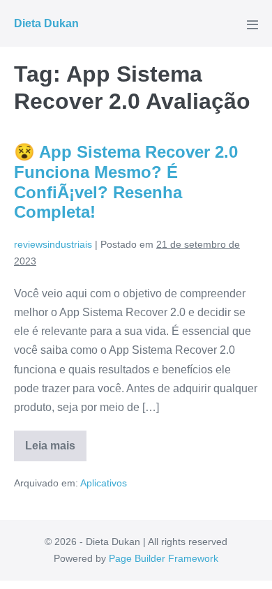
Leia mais (55, 450)
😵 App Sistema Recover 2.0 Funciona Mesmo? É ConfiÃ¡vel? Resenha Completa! (126, 181)
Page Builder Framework (163, 558)
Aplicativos (103, 483)
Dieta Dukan (46, 23)
